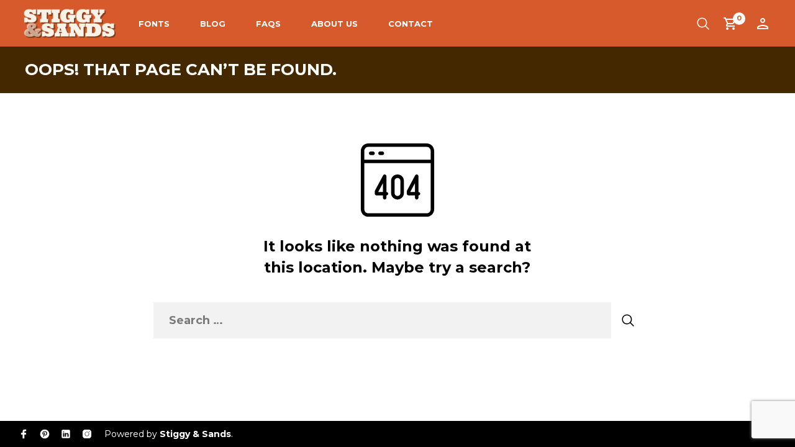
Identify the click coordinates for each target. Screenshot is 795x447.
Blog (212, 24)
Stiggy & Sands (195, 434)
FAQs (268, 24)
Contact (410, 24)
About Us (334, 24)
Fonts (154, 24)
